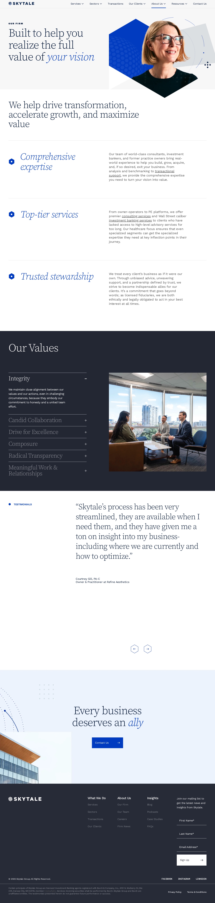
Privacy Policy (174, 892)
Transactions (95, 819)
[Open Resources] (186, 4)
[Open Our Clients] (144, 4)
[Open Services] (82, 4)
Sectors (92, 811)
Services (93, 804)
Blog (149, 804)
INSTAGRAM (184, 878)
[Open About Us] (164, 4)
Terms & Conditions (197, 892)
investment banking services (130, 220)
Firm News (123, 826)
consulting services (136, 216)
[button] (134, 649)
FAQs (150, 826)
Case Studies (155, 819)
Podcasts (152, 811)
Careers (122, 819)
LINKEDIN (201, 878)
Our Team (123, 811)
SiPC (54, 891)
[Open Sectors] (101, 4)
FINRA (47, 891)
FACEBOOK (166, 878)
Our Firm (122, 804)
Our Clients (94, 826)
